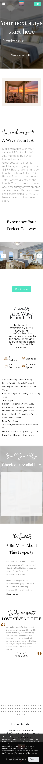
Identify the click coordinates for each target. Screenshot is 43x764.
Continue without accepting (16, 759)
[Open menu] (3, 4)
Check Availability (21, 55)
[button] (3, 256)
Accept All (33, 759)
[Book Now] (37, 4)
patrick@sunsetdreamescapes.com (21, 733)
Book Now (21, 289)
